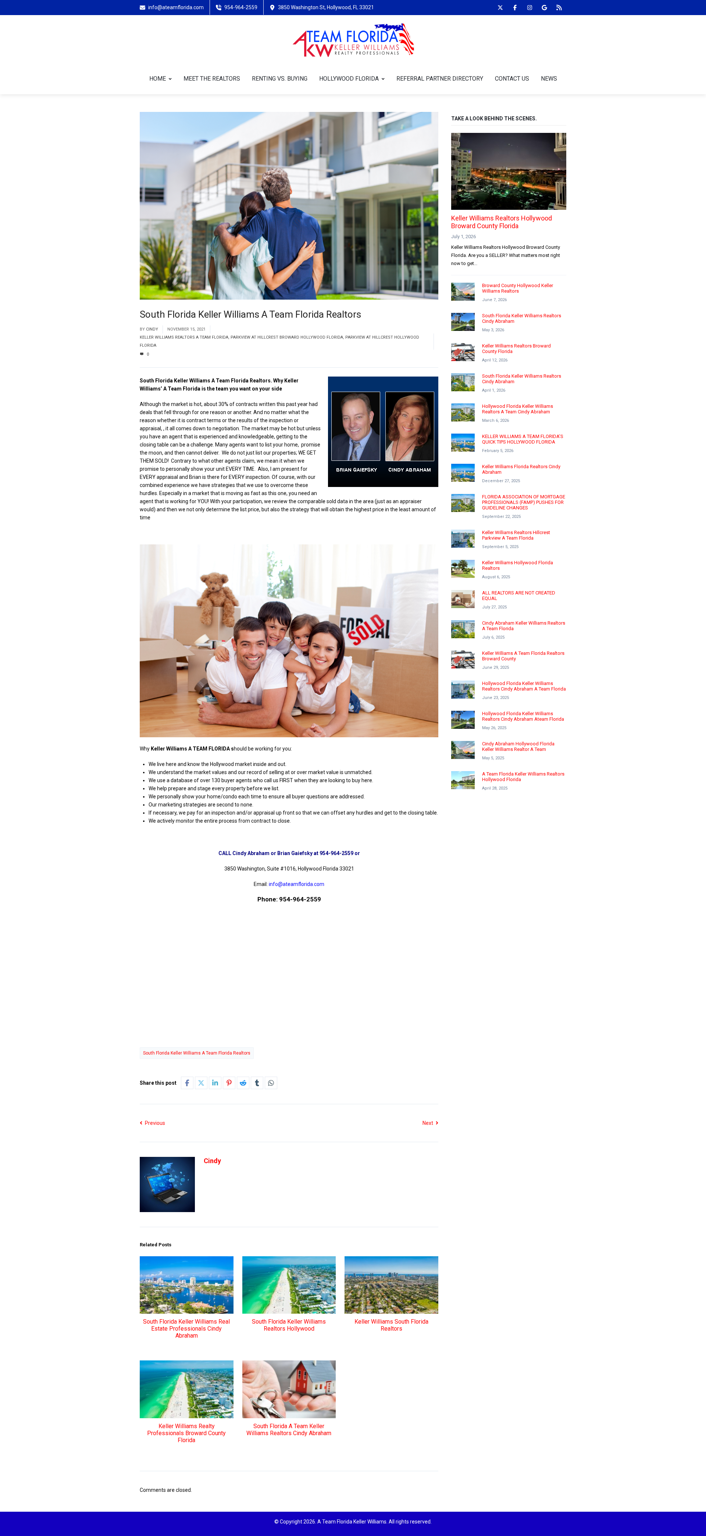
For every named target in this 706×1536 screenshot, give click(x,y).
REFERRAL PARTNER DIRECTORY (439, 78)
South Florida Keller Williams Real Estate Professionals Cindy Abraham (186, 1328)
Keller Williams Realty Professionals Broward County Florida (186, 1433)
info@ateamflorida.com (296, 884)
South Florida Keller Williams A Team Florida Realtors (196, 1053)
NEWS (549, 78)
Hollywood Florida (349, 78)
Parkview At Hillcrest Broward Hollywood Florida (287, 337)
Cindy (152, 329)
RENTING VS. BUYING (279, 78)
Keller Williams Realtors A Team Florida (184, 337)
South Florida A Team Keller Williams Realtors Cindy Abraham (288, 1430)
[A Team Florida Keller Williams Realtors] (353, 39)
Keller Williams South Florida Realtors (391, 1325)
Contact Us (512, 78)
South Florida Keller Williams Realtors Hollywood (289, 1325)
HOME (157, 78)
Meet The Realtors (211, 78)
